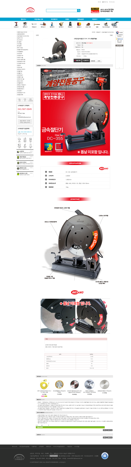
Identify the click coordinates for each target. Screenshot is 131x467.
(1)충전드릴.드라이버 (22, 32)
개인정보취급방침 (24, 446)
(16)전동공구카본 (21, 61)
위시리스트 (112, 2)
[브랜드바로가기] (93, 53)
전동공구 (98, 32)
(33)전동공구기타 (21, 92)
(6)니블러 (19, 41)
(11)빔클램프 (20, 51)
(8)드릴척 (19, 45)
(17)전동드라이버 (21, 63)
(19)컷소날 (19, 67)
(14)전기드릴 (20, 57)
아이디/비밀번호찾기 (59, 446)
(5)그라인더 (20, 40)
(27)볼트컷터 (20, 83)
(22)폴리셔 (19, 73)
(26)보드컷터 (20, 81)
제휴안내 (48, 446)
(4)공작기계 (20, 38)
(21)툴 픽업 (19, 71)
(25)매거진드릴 (20, 79)
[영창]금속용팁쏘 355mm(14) (104, 391)
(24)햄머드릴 (20, 77)
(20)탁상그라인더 (21, 69)
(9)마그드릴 (20, 47)
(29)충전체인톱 (20, 86)
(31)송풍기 (19, 90)
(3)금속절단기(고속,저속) (23, 36)
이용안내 (69, 446)
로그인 (99, 2)
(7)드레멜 (19, 43)
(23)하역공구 (20, 75)
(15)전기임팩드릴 (21, 59)
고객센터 (41, 446)
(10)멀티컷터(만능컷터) (22, 49)
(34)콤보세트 (20, 94)
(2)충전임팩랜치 (21, 34)
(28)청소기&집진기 (21, 85)
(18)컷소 (19, 65)
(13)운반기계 (20, 55)
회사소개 (14, 446)
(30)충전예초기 (20, 88)
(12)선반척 (19, 53)
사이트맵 (76, 446)
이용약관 (34, 446)
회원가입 (105, 2)
